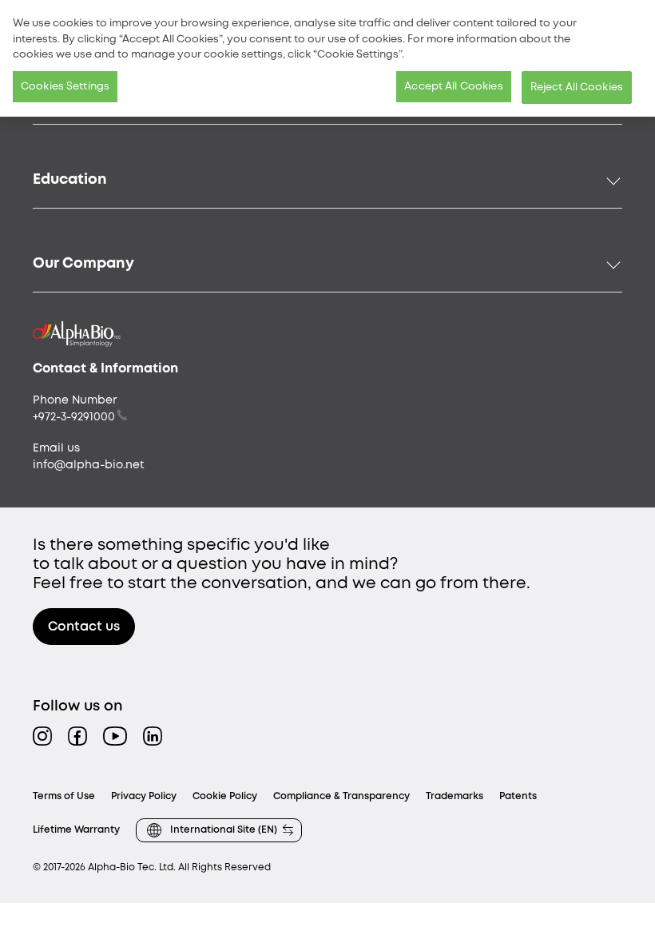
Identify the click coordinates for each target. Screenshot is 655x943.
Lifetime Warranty (76, 830)
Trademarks (454, 796)
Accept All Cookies (453, 86)
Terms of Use (64, 796)
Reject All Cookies (576, 87)
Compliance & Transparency (341, 796)
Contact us (84, 627)
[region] (327, 58)
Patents (518, 796)
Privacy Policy (144, 796)
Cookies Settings (65, 86)
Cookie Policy (225, 796)
